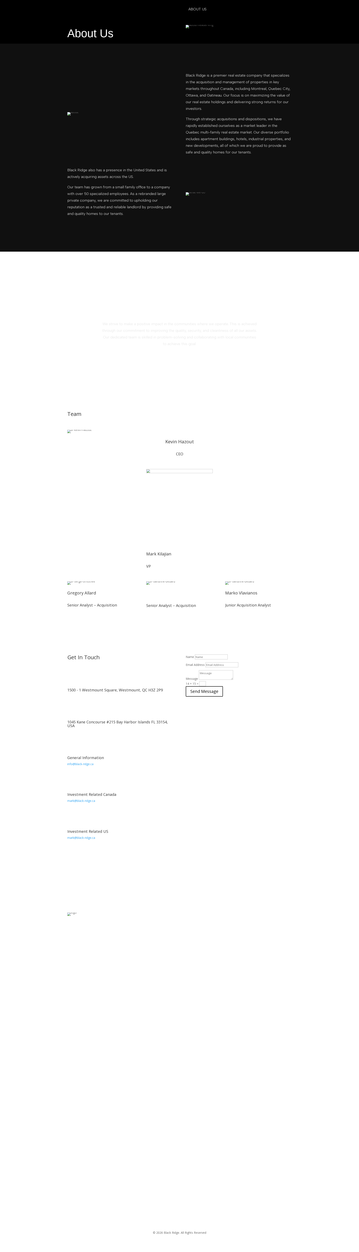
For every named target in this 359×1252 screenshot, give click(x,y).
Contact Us (227, 9)
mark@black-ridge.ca (81, 801)
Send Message (204, 691)
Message (192, 679)
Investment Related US (87, 831)
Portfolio (169, 9)
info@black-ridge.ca (80, 764)
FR (250, 9)
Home (144, 9)
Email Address (195, 665)
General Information (85, 757)
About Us (197, 9)
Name (190, 657)
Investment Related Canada (91, 794)
